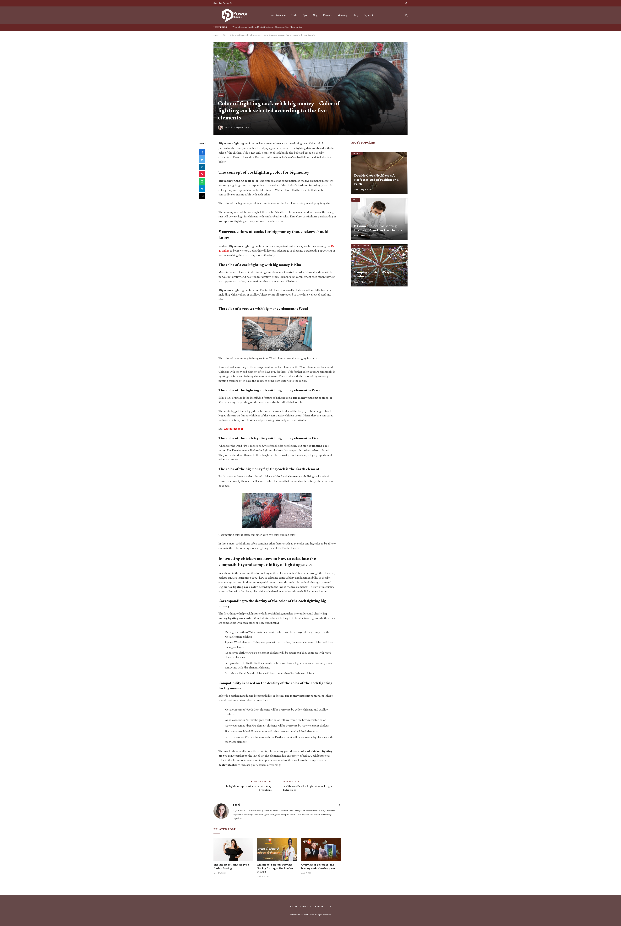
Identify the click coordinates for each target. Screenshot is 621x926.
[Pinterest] (202, 174)
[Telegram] (202, 188)
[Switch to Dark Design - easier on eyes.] (406, 3)
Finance (327, 15)
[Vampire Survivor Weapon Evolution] (379, 265)
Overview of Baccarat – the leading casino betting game (318, 867)
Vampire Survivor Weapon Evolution (374, 274)
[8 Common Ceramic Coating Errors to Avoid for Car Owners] (379, 219)
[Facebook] (202, 152)
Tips (304, 15)
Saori (230, 128)
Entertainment (278, 15)
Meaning (342, 15)
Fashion (357, 153)
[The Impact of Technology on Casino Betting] (233, 849)
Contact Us (323, 906)
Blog (315, 15)
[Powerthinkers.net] (237, 15)
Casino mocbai (233, 429)
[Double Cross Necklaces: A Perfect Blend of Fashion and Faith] (379, 173)
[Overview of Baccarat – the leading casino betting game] (321, 849)
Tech (294, 15)
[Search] (406, 15)
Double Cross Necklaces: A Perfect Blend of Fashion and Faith (376, 180)
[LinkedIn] (202, 167)
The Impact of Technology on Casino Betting (231, 867)
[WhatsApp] (202, 181)
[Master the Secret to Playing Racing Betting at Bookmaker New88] (277, 849)
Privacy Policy (300, 906)
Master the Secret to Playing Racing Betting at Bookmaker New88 (275, 868)
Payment (368, 15)
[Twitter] (202, 159)
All (221, 95)
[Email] (202, 196)
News (356, 200)
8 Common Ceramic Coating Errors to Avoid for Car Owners (378, 228)
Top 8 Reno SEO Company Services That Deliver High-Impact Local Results (268, 27)
